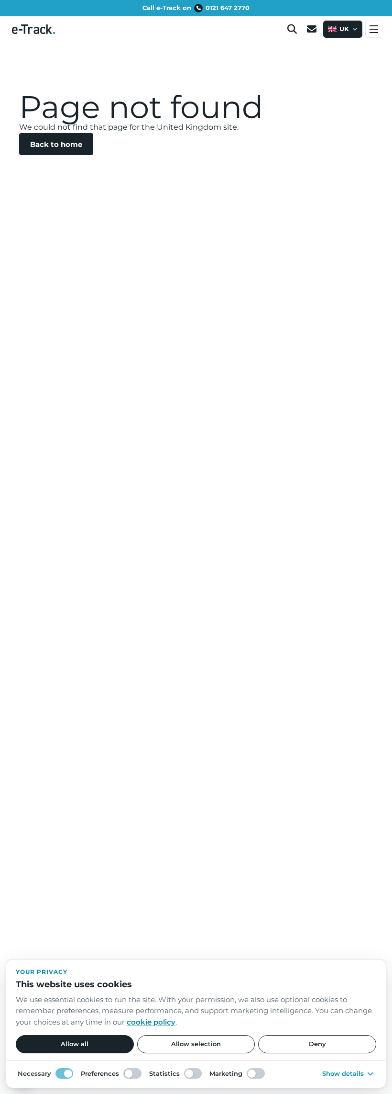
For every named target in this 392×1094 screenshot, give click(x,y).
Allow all (74, 1044)
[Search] (292, 29)
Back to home (56, 144)
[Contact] (311, 29)
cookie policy (151, 1022)
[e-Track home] (33, 29)
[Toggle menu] (373, 29)
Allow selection (196, 1044)
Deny (317, 1044)
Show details (343, 1073)
